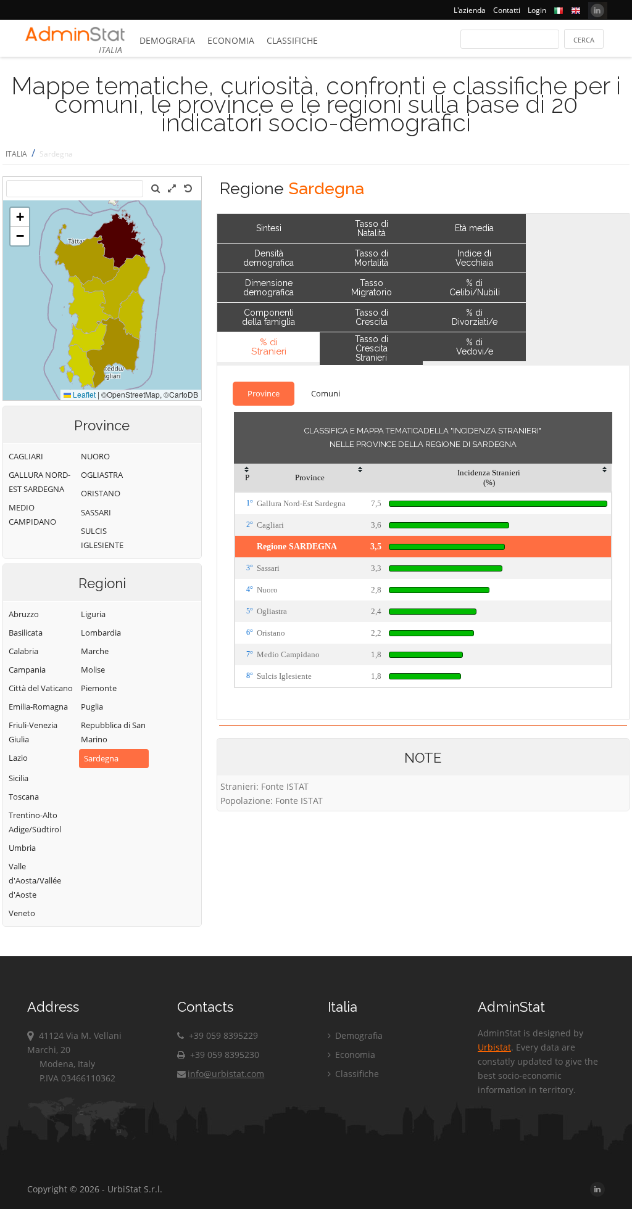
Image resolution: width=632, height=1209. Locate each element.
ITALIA (16, 154)
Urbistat (494, 1047)
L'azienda (470, 10)
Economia (230, 40)
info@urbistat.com (226, 1074)
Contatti (506, 10)
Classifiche (292, 40)
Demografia (167, 40)
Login (537, 10)
